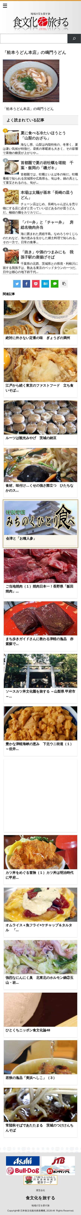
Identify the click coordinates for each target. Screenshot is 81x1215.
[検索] (74, 38)
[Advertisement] (40, 795)
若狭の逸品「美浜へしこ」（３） (31, 1078)
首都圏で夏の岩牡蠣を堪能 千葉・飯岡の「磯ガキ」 (47, 165)
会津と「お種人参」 (21, 538)
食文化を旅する (40, 1197)
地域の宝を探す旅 (40, 1205)
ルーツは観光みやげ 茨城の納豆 (31, 438)
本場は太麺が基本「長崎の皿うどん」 (47, 195)
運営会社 (40, 1190)
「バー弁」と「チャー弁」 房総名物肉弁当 (47, 225)
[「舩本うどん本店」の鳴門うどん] (45, 284)
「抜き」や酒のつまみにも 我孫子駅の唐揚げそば (47, 254)
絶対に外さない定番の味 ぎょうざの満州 (38, 338)
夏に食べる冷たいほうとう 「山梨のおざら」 (45, 135)
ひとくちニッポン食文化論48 (28, 1030)
